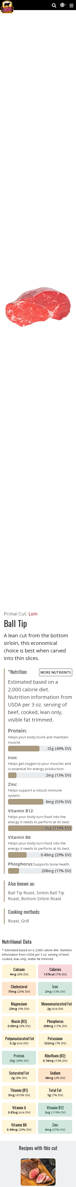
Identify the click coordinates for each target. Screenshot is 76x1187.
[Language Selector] (63, 5)
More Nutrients (55, 672)
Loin (33, 614)
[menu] (71, 5)
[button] (62, 5)
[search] (54, 5)
